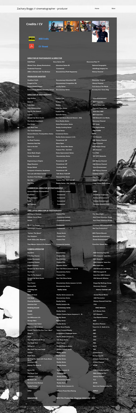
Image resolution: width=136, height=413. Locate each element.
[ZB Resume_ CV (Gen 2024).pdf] (31, 46)
